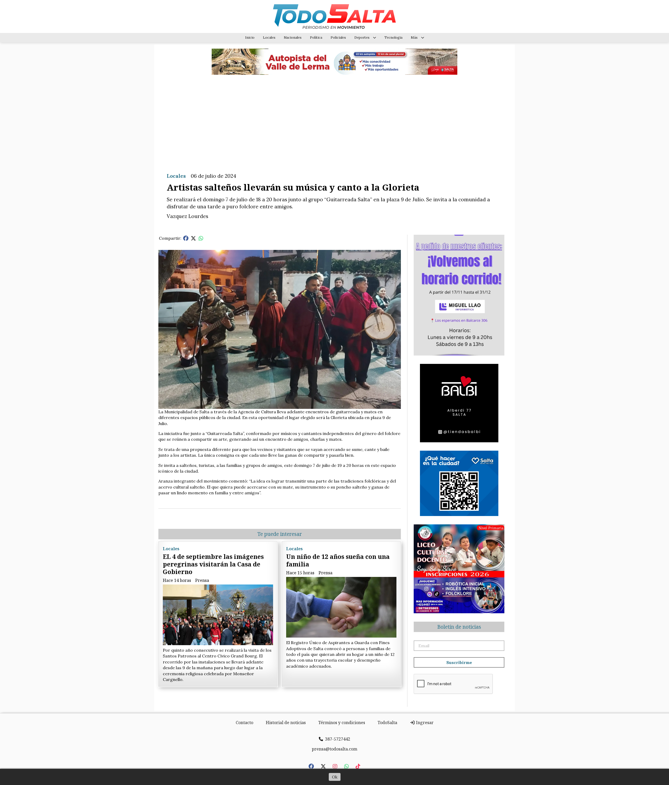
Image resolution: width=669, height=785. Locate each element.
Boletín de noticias (459, 627)
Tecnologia (393, 37)
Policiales (338, 37)
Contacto (244, 722)
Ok (334, 777)
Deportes (362, 37)
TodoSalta (387, 722)
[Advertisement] (334, 119)
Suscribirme (459, 662)
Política (316, 37)
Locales (269, 37)
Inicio (250, 37)
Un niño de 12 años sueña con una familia (338, 560)
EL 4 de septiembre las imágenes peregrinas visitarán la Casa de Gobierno (213, 564)
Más (414, 37)
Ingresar (424, 722)
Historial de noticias (286, 722)
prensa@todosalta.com (334, 749)
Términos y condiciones (341, 722)
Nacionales (293, 37)
